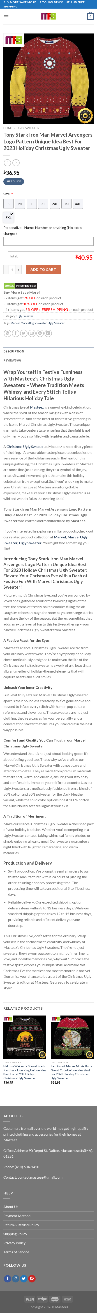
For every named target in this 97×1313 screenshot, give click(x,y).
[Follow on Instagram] (15, 1279)
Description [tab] (13, 351)
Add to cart (43, 269)
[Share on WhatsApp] (7, 333)
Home (7, 128)
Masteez (37, 407)
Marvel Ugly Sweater (34, 323)
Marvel (15, 323)
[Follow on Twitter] (24, 1279)
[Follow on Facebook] (7, 1279)
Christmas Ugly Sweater (25, 446)
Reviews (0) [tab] (12, 360)
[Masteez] (48, 16)
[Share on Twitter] (24, 333)
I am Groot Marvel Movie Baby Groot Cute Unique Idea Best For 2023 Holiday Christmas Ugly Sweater (71, 1072)
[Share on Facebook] (15, 333)
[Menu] (6, 16)
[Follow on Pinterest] (32, 1279)
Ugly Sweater (28, 128)
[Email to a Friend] (32, 333)
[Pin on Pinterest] (40, 333)
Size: (8, 194)
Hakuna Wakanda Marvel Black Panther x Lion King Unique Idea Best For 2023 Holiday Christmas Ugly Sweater (24, 1072)
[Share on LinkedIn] (48, 333)
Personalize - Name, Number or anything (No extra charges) (42, 230)
